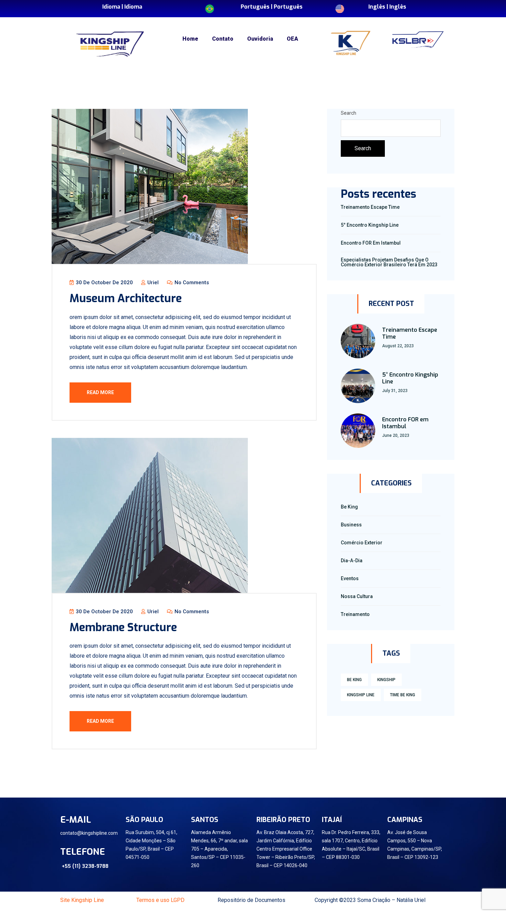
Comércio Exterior (361, 542)
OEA (292, 38)
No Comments (191, 282)
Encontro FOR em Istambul (371, 242)
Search (348, 113)
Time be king (402, 694)
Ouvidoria (260, 38)
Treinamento (355, 614)
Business (351, 524)
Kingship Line (361, 694)
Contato (222, 38)
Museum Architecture (126, 298)
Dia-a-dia (351, 560)
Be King (349, 506)
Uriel (152, 282)
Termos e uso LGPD (160, 900)
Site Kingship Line (82, 900)
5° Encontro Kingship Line (370, 225)
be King (354, 679)
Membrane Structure (123, 627)
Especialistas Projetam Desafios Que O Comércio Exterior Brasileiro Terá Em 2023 (389, 262)
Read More (100, 392)
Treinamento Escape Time (370, 207)
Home (190, 38)
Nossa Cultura (357, 596)
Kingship (386, 679)
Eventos (350, 578)
